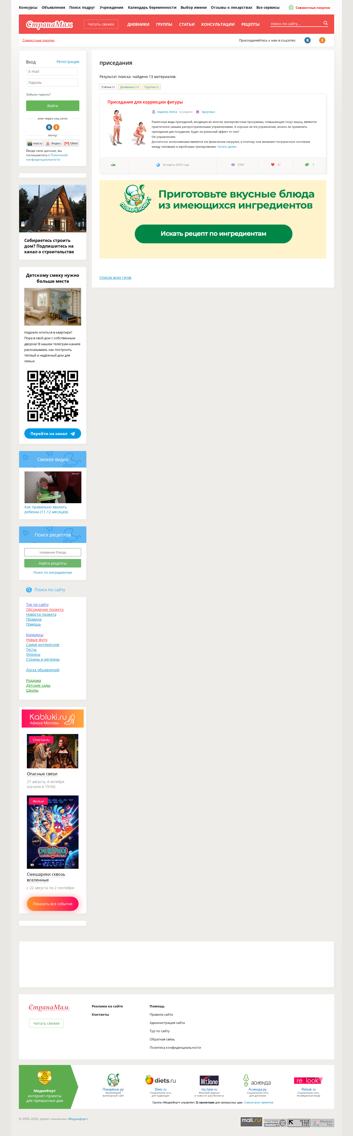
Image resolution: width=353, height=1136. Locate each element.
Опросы (33, 654)
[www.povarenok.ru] (113, 1086)
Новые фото (36, 639)
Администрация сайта (167, 1022)
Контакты (100, 1014)
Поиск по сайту (50, 590)
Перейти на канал (48, 433)
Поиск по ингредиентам (52, 572)
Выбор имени (194, 7)
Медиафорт (78, 1119)
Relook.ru (309, 1089)
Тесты (31, 649)
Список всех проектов (258, 1102)
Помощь (33, 624)
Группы (164, 24)
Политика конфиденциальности (175, 1047)
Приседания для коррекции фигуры (145, 102)
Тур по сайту (37, 604)
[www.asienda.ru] (257, 1086)
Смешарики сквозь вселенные (46, 877)
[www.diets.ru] (161, 1086)
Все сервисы (268, 7)
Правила (34, 619)
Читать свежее (101, 24)
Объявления (53, 7)
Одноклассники (56, 127)
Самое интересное (42, 644)
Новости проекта (41, 614)
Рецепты (250, 24)
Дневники (138, 24)
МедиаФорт (45, 1090)
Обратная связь (162, 1039)
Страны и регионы (43, 659)
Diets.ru (160, 1089)
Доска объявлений (42, 669)
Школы (32, 690)
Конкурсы (28, 7)
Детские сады (38, 685)
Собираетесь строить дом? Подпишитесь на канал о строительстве (49, 246)
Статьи (187, 24)
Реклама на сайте (107, 1006)
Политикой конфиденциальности (47, 157)
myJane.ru (209, 1089)
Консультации (218, 24)
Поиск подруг (82, 7)
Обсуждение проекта (45, 609)
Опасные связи (42, 774)
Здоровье (208, 112)
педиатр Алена (167, 112)
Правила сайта (161, 1014)
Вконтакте (49, 127)
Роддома (33, 680)
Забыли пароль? (38, 94)
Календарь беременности (152, 7)
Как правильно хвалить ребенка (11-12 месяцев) (46, 509)
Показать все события (52, 903)
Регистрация (68, 61)
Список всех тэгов (115, 277)
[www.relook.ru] (309, 1086)
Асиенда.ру (258, 1089)
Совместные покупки (312, 7)
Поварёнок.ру (113, 1089)
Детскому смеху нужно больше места (52, 278)
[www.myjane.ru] (209, 1086)
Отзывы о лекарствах (231, 7)
